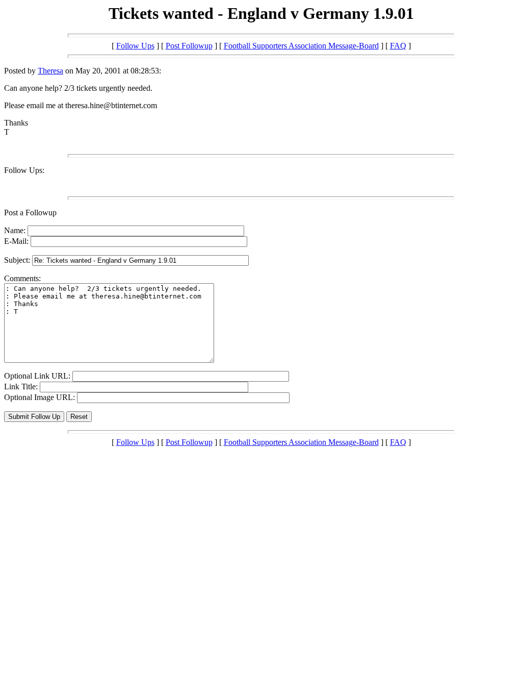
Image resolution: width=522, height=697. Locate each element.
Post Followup (189, 45)
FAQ (398, 45)
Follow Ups (135, 45)
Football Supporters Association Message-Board (301, 45)
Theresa (50, 70)
